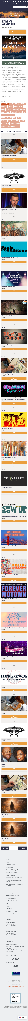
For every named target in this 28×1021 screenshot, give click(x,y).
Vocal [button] (19, 118)
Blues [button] (12, 123)
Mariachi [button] (4, 106)
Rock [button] (2, 123)
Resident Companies (11, 872)
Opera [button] (7, 112)
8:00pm (3, 259)
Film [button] (18, 126)
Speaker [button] (3, 126)
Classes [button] (8, 109)
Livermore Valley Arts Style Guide (14, 877)
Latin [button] (3, 109)
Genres (3, 101)
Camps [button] (10, 106)
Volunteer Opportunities (12, 893)
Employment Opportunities (12, 895)
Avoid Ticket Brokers (11, 875)
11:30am (3, 489)
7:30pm (3, 317)
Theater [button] (10, 120)
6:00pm (3, 156)
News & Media (9, 867)
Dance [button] (22, 120)
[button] (27, 9)
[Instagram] (16, 959)
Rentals (8, 906)
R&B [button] (14, 118)
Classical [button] (23, 109)
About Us (8, 859)
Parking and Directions (11, 911)
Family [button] (17, 120)
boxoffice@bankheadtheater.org (14, 950)
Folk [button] (2, 112)
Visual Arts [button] (11, 126)
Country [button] (4, 120)
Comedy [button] (12, 115)
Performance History (11, 914)
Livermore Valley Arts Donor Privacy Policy (16, 986)
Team (7, 862)
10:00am (3, 576)
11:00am (3, 375)
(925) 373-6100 (13, 944)
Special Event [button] (18, 106)
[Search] (27, 7)
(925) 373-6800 (15, 946)
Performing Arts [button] (6, 118)
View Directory (9, 951)
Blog (7, 903)
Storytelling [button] (14, 103)
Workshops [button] (4, 115)
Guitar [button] (20, 112)
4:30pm (3, 186)
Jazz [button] (7, 123)
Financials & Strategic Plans (13, 870)
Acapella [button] (22, 103)
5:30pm (3, 687)
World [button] (18, 123)
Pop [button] (24, 112)
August (5, 848)
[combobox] (19, 7)
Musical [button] (15, 109)
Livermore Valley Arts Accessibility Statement (14, 884)
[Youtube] (18, 959)
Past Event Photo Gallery (12, 901)
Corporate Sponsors (11, 898)
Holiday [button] (13, 112)
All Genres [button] (4, 103)
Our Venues (9, 908)
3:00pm (3, 430)
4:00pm (3, 288)
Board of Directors (10, 864)
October (22, 848)
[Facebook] (13, 959)
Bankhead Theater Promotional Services (14, 881)
